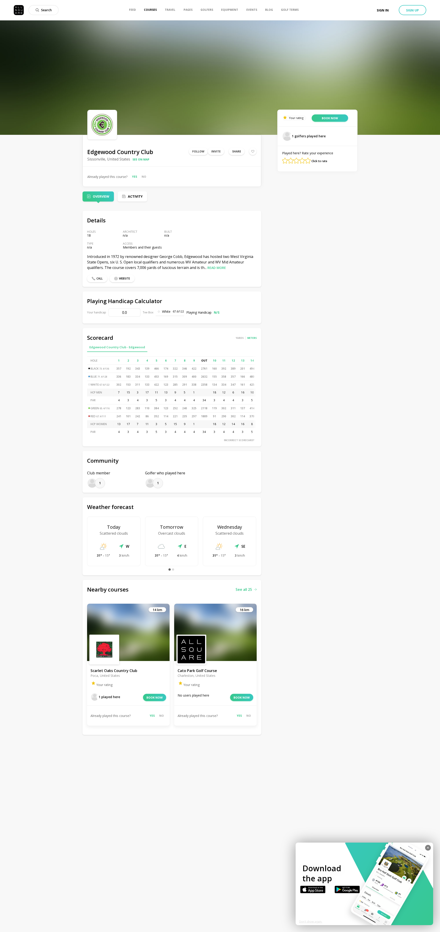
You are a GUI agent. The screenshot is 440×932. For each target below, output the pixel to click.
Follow (198, 151)
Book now (154, 698)
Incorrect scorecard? (239, 440)
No (144, 177)
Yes (134, 177)
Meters (252, 338)
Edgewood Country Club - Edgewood (117, 347)
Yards (240, 338)
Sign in (383, 10)
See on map (140, 159)
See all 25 (244, 589)
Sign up (412, 10)
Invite (216, 151)
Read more (216, 267)
